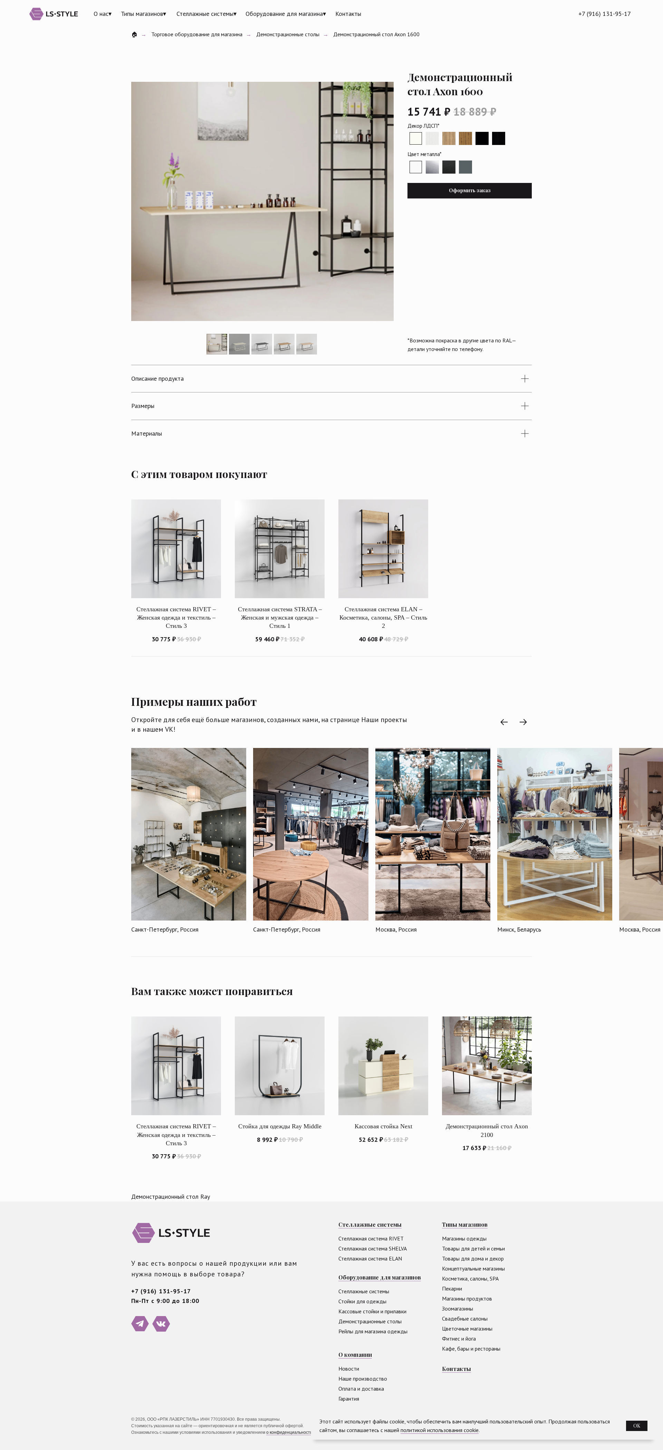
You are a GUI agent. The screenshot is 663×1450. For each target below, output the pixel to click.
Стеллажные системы (370, 1224)
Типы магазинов (465, 1224)
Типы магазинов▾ (143, 14)
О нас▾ (103, 14)
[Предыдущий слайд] (504, 722)
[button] (469, 190)
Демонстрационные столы (287, 34)
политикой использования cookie (440, 1430)
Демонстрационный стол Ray (170, 1196)
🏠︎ (134, 34)
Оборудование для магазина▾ (286, 14)
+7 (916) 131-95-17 (604, 14)
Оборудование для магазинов (379, 1277)
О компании (355, 1354)
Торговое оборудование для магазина (196, 34)
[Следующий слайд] (523, 722)
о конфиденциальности (289, 1432)
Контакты (348, 14)
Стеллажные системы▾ (206, 14)
